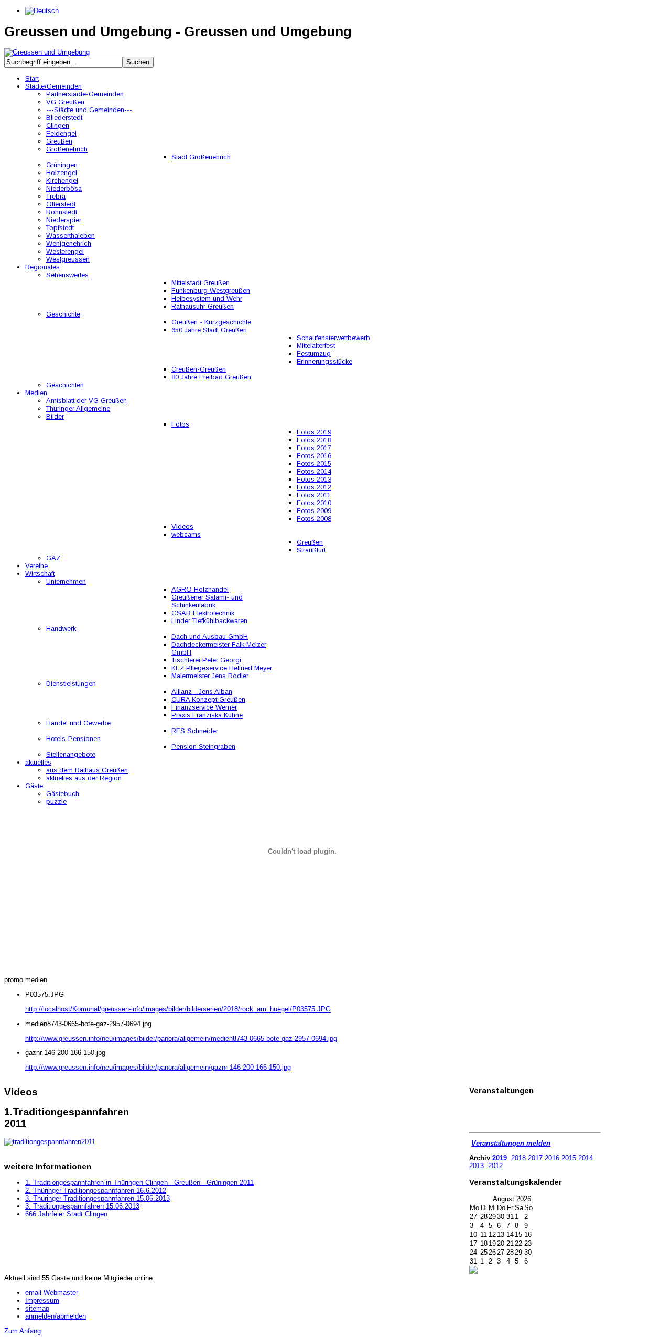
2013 (476, 1166)
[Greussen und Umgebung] (47, 52)
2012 (494, 1166)
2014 (585, 1158)
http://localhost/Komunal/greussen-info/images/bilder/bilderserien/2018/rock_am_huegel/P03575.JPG (178, 1009)
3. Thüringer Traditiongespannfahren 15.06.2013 (97, 1198)
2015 (568, 1158)
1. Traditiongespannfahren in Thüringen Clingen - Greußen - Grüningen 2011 (139, 1182)
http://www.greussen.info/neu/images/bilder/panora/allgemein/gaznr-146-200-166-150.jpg (158, 1067)
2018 (518, 1158)
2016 (552, 1158)
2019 (499, 1158)
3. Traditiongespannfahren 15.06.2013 (82, 1206)
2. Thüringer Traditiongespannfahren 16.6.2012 (95, 1190)
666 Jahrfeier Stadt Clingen (66, 1214)
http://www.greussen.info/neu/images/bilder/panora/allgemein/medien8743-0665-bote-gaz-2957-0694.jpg (181, 1038)
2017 (535, 1158)
